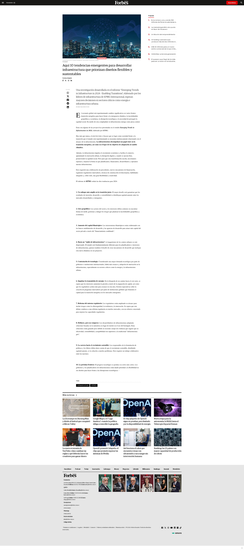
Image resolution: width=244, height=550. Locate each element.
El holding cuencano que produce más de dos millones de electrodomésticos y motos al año (164, 41)
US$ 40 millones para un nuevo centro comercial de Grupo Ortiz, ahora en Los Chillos (163, 48)
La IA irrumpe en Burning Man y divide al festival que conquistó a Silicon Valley (76, 421)
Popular (151, 16)
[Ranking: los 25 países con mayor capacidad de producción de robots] (168, 437)
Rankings (157, 469)
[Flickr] (178, 527)
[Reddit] (68, 103)
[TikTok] (180, 527)
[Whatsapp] (68, 93)
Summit (166, 469)
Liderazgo (107, 469)
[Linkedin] (68, 107)
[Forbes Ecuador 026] (174, 483)
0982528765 (67, 513)
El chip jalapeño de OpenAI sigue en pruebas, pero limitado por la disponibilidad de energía (136, 421)
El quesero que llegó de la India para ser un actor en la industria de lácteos (163, 60)
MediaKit (86, 527)
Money (116, 469)
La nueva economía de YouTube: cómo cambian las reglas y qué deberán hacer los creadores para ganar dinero (75, 452)
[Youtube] (171, 527)
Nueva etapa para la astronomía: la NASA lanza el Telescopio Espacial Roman (166, 421)
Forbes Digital (67, 78)
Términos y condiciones (69, 527)
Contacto (92, 527)
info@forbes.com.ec (90, 484)
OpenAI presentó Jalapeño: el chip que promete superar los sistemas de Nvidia (105, 451)
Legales (80, 527)
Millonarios (146, 469)
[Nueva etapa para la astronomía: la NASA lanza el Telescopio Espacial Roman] (168, 408)
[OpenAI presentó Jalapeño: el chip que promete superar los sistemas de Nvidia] (107, 437)
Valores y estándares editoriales (105, 527)
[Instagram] (168, 527)
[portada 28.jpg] (147, 483)
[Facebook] (68, 100)
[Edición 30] (119, 483)
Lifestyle (136, 469)
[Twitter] (68, 96)
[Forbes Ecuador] (122, 2)
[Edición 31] (105, 483)
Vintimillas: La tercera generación (163, 54)
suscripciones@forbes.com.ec (71, 505)
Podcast (77, 469)
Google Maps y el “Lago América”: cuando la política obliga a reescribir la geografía (105, 421)
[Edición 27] (161, 483)
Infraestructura (82, 385)
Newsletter (176, 469)
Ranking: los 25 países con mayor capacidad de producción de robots (167, 451)
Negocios (126, 469)
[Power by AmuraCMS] (176, 533)
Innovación (96, 469)
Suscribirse (232, 3)
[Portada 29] (133, 483)
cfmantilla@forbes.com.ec (82, 490)
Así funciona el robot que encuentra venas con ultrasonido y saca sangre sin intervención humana (135, 452)
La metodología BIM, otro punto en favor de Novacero (163, 28)
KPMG (94, 385)
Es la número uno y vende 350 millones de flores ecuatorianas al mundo (163, 21)
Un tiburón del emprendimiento (163, 34)
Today (86, 469)
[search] (241, 2)
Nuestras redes (120, 527)
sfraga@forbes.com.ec (69, 499)
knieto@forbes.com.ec (69, 495)
